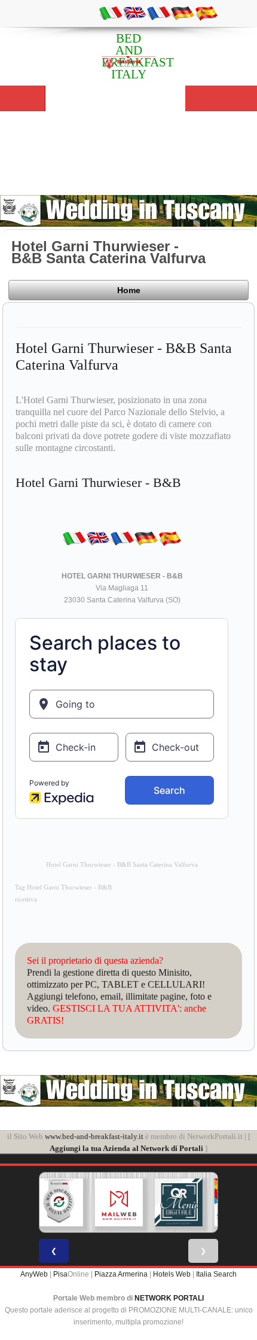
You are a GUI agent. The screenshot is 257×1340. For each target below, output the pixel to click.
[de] (182, 12)
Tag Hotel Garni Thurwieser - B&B (63, 887)
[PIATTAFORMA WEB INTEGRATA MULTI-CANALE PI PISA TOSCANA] (59, 1202)
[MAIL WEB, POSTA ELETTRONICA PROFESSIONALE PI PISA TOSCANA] (119, 1202)
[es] (206, 12)
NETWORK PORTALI (169, 1298)
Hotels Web (172, 1274)
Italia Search (216, 1274)
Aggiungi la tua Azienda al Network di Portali (126, 1148)
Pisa (60, 1274)
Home (128, 290)
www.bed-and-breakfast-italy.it (94, 1136)
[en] (134, 12)
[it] (111, 12)
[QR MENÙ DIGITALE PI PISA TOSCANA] (179, 1202)
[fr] (158, 12)
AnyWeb (34, 1274)
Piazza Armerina (121, 1274)
